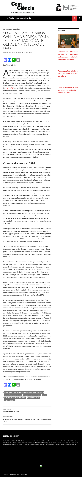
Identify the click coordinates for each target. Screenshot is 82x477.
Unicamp (45, 443)
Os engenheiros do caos (11, 410)
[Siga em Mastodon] (41, 466)
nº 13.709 (10, 88)
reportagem (7, 29)
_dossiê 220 (16, 29)
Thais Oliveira (9, 400)
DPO (44, 395)
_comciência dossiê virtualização (17, 18)
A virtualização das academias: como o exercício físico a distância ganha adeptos (27, 419)
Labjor (37, 443)
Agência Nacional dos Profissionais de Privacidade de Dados (24, 392)
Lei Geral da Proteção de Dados (15, 397)
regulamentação (33, 397)
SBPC (21, 444)
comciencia (28, 52)
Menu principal (79, 18)
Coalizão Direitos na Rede (13, 395)
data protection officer (32, 395)
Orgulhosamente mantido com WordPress (15, 474)
